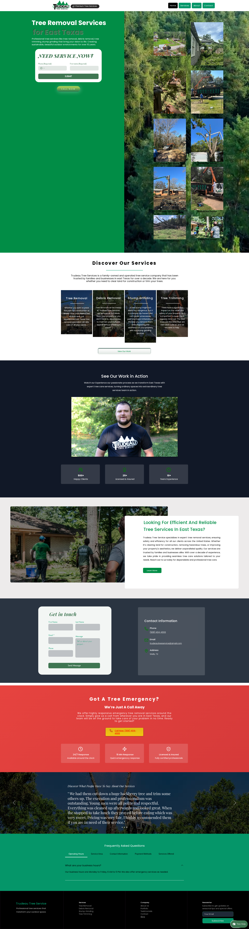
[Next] (235, 802)
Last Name (80, 622)
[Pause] (74, 453)
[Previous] (14, 802)
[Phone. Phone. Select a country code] (42, 68)
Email (51, 635)
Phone (44, 64)
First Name (53, 622)
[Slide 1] (122, 827)
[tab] (76, 854)
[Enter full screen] (174, 453)
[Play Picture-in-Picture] (169, 453)
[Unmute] (79, 453)
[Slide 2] (124, 827)
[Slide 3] (126, 827)
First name (78, 64)
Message (79, 636)
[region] (76, 312)
